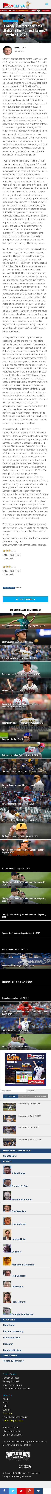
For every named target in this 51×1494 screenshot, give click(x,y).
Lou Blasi (16, 1251)
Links (5, 1406)
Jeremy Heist (19, 1239)
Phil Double (17, 1286)
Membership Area (12, 1350)
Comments (41, 1096)
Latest (26, 1096)
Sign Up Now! (10, 1156)
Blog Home (9, 1325)
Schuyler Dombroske (22, 1314)
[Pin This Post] (21, 1491)
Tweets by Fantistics (13, 1361)
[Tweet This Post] (13, 1491)
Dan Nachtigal (19, 1224)
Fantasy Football (11, 1381)
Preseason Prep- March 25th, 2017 (30, 1139)
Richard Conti (19, 1302)
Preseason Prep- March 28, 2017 (29, 1116)
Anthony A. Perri (20, 1186)
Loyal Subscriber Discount (15, 1417)
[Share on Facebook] (4, 1491)
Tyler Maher (20, 48)
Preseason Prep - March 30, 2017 (29, 1104)
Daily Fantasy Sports (12, 1385)
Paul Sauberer (19, 1275)
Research (8, 1344)
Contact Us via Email (12, 1435)
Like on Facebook (11, 1431)
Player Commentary (10, 21)
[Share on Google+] (30, 1491)
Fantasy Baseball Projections (16, 1388)
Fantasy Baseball (11, 1378)
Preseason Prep (11, 1337)
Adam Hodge (18, 1173)
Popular (11, 1096)
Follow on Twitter (11, 1427)
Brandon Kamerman (22, 1199)
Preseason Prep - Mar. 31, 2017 (28, 1127)
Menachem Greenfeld (23, 1264)
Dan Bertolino (19, 1211)
